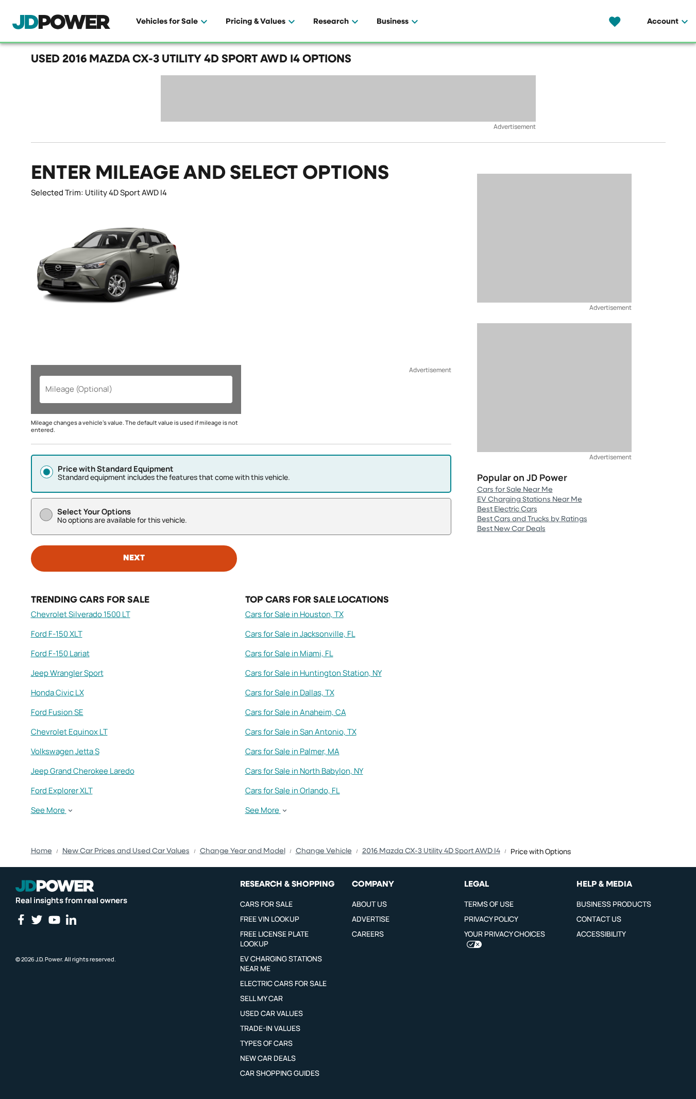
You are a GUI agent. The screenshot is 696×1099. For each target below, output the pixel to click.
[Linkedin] (71, 919)
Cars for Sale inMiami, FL (289, 653)
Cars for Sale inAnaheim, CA (295, 712)
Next (134, 558)
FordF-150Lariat (60, 653)
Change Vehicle (324, 851)
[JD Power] (54, 886)
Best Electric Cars (507, 509)
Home (41, 851)
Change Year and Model (242, 851)
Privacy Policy (491, 919)
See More (48, 810)
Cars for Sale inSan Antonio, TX (301, 731)
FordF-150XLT (56, 633)
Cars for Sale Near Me (515, 489)
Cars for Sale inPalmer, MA (292, 751)
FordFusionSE (57, 712)
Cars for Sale (266, 904)
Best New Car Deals (511, 528)
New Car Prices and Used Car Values (126, 851)
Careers (368, 934)
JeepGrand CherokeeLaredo (82, 770)
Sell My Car (261, 998)
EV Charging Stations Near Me (529, 499)
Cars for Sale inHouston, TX (294, 614)
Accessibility (601, 934)
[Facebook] (20, 919)
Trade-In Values (270, 1028)
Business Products (613, 904)
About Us (369, 904)
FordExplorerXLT (62, 790)
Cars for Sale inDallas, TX (289, 692)
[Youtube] (54, 919)
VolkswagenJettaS (65, 751)
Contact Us (598, 919)
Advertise (370, 919)
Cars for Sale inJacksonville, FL (300, 633)
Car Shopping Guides (279, 1073)
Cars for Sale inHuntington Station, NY (313, 673)
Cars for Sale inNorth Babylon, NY (304, 770)
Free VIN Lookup (269, 919)
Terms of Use (489, 904)
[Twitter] (36, 919)
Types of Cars (266, 1043)
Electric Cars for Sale (283, 983)
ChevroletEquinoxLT (69, 731)
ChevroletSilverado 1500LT (80, 614)
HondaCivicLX (57, 692)
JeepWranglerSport (67, 673)
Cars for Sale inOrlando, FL (292, 790)
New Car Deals (268, 1058)
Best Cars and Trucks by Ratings (532, 519)
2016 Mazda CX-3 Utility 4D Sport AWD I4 (431, 851)
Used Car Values (271, 1013)
